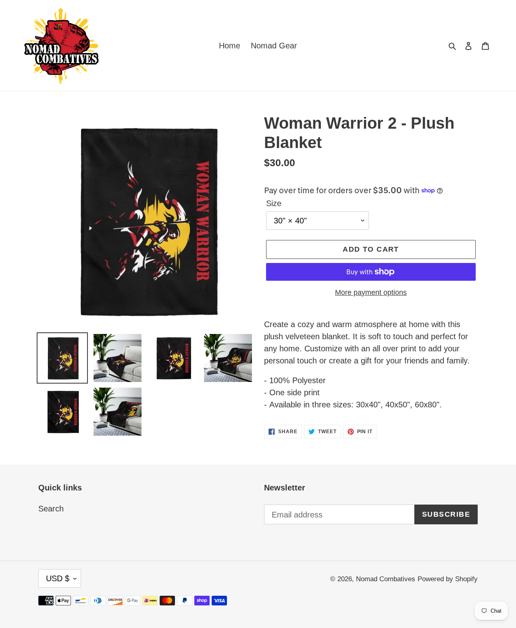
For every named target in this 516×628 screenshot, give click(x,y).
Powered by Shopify (448, 579)
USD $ (57, 578)
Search (51, 508)
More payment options (371, 292)
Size (273, 203)
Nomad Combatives (385, 579)
